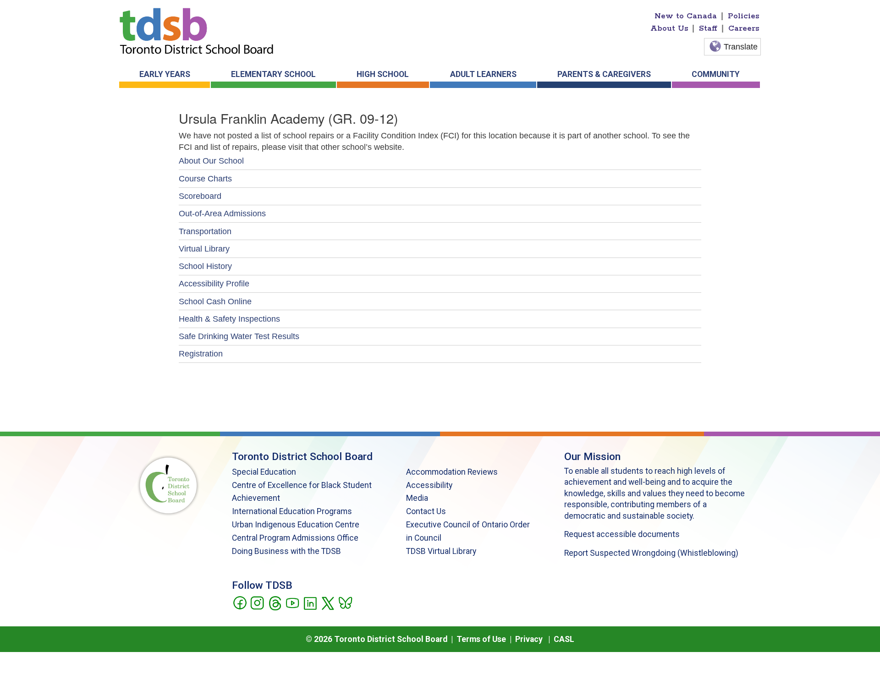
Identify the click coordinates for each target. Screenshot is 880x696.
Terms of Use (481, 639)
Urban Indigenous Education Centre (295, 524)
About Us (669, 28)
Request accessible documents (622, 534)
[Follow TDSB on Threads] (274, 602)
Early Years (164, 74)
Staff (708, 28)
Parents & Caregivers (604, 74)
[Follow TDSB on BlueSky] (344, 602)
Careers (743, 28)
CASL (564, 639)
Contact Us (426, 511)
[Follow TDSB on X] (327, 602)
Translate (741, 46)
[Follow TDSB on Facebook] (239, 602)
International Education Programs (292, 511)
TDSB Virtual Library (441, 551)
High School (383, 74)
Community (716, 74)
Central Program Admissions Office (295, 538)
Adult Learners (483, 74)
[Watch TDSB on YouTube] (292, 602)
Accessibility (429, 485)
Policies (743, 16)
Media (417, 498)
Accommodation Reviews (452, 472)
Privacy (529, 639)
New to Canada (685, 16)
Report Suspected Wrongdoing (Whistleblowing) (651, 553)
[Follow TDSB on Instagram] (256, 602)
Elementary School (273, 74)
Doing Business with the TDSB (286, 551)
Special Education (264, 472)
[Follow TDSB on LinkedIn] (310, 602)
